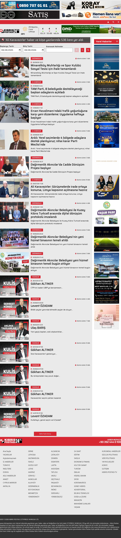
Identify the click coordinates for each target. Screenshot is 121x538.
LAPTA (53, 465)
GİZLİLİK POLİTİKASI (110, 454)
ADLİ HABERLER (9, 475)
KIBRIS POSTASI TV (109, 472)
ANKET (5, 479)
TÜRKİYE (6, 465)
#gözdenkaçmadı (9, 458)
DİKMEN (54, 458)
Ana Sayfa (7, 451)
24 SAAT (77, 451)
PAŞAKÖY (55, 482)
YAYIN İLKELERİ (108, 462)
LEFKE (30, 469)
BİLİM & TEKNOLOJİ (81, 493)
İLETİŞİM (105, 469)
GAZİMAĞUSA (33, 458)
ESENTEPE (55, 462)
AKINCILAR (32, 479)
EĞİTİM (77, 454)
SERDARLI (55, 493)
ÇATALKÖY (55, 454)
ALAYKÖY (32, 482)
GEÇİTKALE (55, 479)
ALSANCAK (55, 451)
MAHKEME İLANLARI (82, 503)
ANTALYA (6, 486)
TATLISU (54, 472)
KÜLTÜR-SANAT (80, 465)
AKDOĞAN (55, 469)
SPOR (76, 479)
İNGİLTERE (7, 469)
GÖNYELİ (31, 475)
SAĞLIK (77, 458)
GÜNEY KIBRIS (79, 486)
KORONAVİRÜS (80, 482)
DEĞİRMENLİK (33, 486)
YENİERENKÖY (33, 496)
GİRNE (30, 451)
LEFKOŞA (32, 454)
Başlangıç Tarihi (7, 46)
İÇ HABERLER (8, 462)
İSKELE (31, 462)
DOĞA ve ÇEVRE (80, 496)
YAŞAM (77, 507)
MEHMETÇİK (33, 493)
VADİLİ (53, 475)
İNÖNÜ (53, 489)
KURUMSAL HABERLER (111, 451)
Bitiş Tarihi (27, 46)
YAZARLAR (7, 454)
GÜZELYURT (33, 465)
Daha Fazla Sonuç (45, 434)
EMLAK (77, 472)
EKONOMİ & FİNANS (82, 462)
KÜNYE (104, 465)
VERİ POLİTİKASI (108, 458)
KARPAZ (31, 472)
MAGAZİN (78, 500)
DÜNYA (6, 472)
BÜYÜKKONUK (34, 489)
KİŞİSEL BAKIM (80, 475)
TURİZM (77, 469)
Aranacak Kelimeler (54, 46)
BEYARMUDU (56, 486)
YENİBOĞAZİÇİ (56, 496)
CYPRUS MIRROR (10, 482)
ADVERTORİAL (80, 489)
